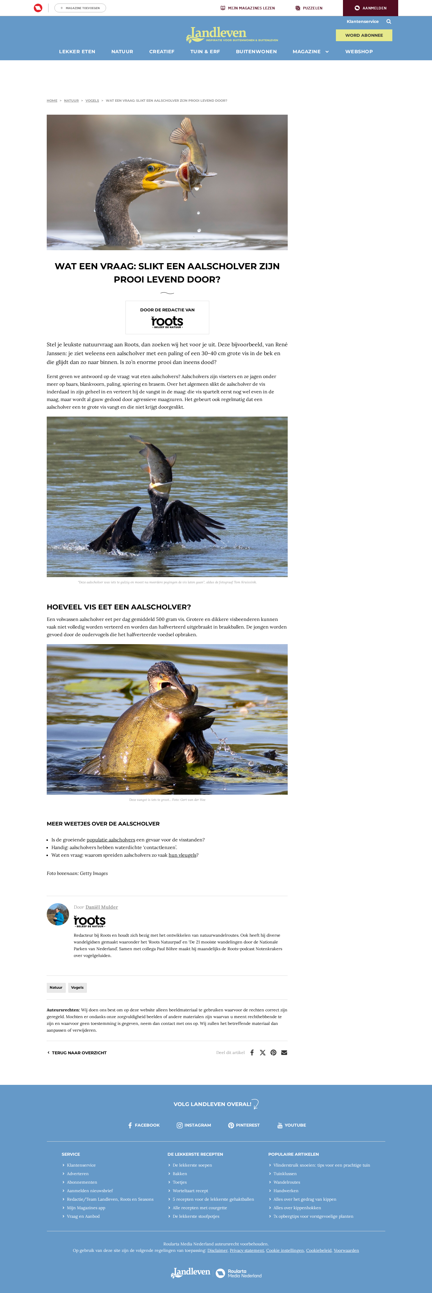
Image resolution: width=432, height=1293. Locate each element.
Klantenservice (363, 21)
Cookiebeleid (318, 1250)
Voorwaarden (346, 1250)
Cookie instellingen (285, 1250)
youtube (295, 1125)
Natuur (71, 100)
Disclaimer (217, 1250)
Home (52, 100)
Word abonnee (364, 35)
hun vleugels (182, 855)
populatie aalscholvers (111, 840)
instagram (198, 1125)
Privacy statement (247, 1250)
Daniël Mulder (102, 907)
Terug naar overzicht (79, 1052)
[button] (370, 8)
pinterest (248, 1125)
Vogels (92, 100)
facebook (147, 1125)
